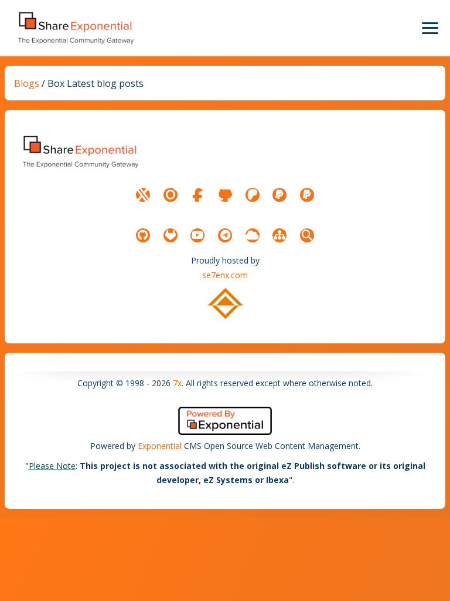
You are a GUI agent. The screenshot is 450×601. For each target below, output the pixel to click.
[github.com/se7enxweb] (143, 235)
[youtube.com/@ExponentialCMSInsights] (197, 235)
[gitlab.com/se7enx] (170, 235)
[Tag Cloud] (253, 235)
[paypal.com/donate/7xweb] (307, 195)
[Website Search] (307, 235)
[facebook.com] (197, 195)
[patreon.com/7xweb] (253, 195)
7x (177, 383)
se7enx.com (225, 275)
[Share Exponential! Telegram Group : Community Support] (225, 235)
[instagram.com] (170, 195)
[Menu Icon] (430, 28)
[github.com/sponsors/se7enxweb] (225, 195)
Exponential (160, 445)
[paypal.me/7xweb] (279, 195)
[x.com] (143, 195)
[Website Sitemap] (279, 235)
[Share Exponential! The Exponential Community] (75, 28)
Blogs (26, 83)
